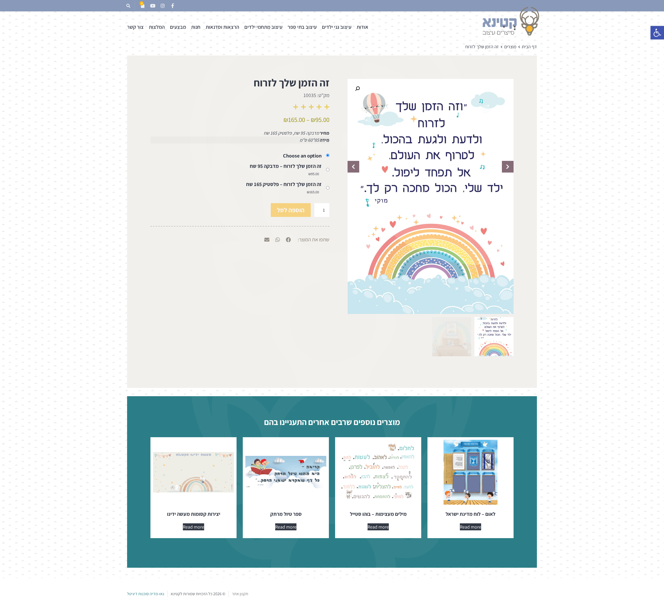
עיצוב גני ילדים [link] (336, 27)
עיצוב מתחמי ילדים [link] (263, 27)
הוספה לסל (291, 210)
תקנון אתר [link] (240, 594)
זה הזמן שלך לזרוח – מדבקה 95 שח (286, 166)
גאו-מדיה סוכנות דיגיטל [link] (145, 594)
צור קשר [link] (135, 27)
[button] (128, 6)
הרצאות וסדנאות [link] (222, 27)
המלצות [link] (157, 27)
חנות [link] (195, 27)
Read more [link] (470, 527)
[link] (657, 32)
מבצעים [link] (178, 27)
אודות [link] (362, 27)
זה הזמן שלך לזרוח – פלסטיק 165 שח (284, 184)
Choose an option (302, 155)
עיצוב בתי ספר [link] (302, 27)
